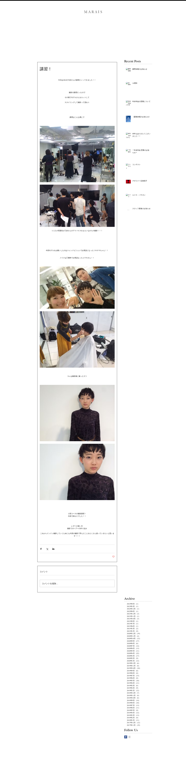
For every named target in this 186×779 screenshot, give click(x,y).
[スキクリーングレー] (129, 736)
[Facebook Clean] (133, 777)
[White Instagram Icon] (140, 777)
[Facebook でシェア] (41, 549)
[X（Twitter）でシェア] (47, 549)
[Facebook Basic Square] (125, 736)
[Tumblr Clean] (136, 777)
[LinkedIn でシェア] (53, 549)
